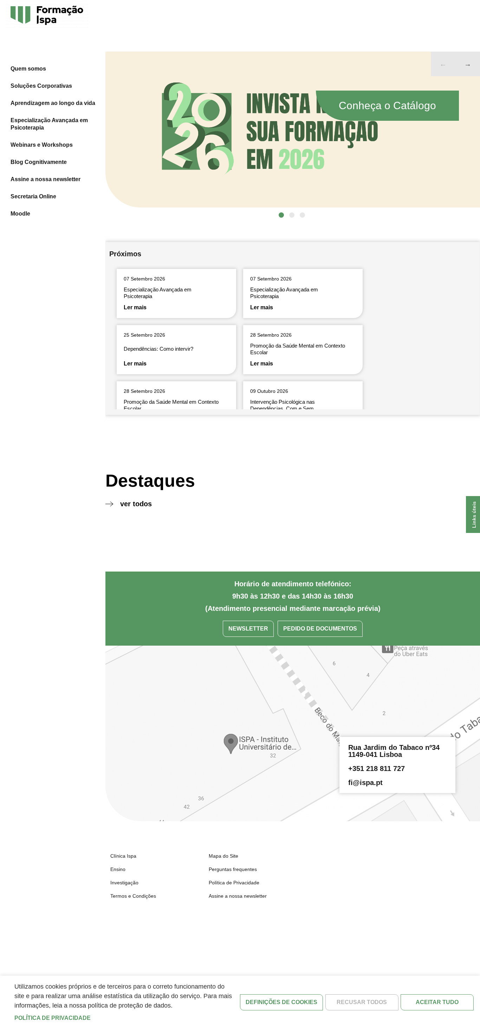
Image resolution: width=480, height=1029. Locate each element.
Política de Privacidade (234, 882)
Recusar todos (362, 1002)
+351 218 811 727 (376, 768)
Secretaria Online (33, 196)
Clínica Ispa (123, 856)
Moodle (20, 214)
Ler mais (135, 307)
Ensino (117, 869)
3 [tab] (302, 215)
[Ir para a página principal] (46, 16)
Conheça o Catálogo (387, 105)
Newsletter (248, 629)
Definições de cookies (281, 1002)
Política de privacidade (52, 1018)
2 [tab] (291, 215)
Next (467, 64)
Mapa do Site (223, 856)
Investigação (124, 882)
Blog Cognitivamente (39, 162)
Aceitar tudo (437, 1002)
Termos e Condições (133, 896)
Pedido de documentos (320, 629)
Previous (443, 64)
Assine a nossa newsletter (45, 179)
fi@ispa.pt (365, 782)
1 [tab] (281, 215)
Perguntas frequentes (233, 869)
